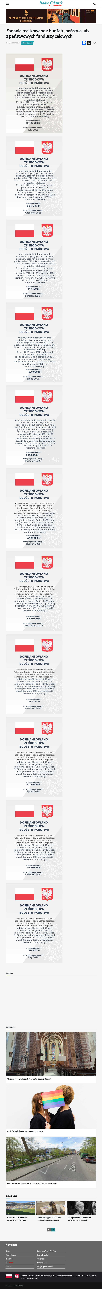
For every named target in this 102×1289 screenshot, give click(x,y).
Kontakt (9, 1267)
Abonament (41, 1263)
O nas (8, 1251)
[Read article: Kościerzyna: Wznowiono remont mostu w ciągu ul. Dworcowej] (51, 1162)
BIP (7, 1263)
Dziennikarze (11, 1255)
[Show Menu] (7, 4)
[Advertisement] (26, 999)
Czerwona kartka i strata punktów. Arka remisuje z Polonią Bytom (17, 1219)
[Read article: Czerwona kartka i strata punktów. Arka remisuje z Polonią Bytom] (20, 1209)
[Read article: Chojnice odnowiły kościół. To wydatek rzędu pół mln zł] (51, 1057)
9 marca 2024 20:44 (13, 43)
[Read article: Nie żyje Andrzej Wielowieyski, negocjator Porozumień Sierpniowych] (81, 1209)
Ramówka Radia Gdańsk (46, 1251)
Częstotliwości (42, 1255)
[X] (89, 43)
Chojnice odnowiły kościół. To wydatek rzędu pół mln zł (29, 1079)
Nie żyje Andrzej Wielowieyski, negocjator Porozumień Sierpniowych (79, 1219)
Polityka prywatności (45, 1267)
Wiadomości (27, 43)
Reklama (9, 1259)
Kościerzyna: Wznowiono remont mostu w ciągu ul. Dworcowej (32, 1183)
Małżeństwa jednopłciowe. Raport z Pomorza (25, 1131)
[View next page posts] (53, 1229)
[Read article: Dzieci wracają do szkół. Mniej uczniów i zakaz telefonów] (50, 1209)
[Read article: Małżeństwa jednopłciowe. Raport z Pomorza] (51, 1110)
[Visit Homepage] (51, 3)
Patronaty (41, 1259)
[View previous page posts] (49, 1229)
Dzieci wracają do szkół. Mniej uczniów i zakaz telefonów (49, 1219)
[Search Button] (94, 4)
